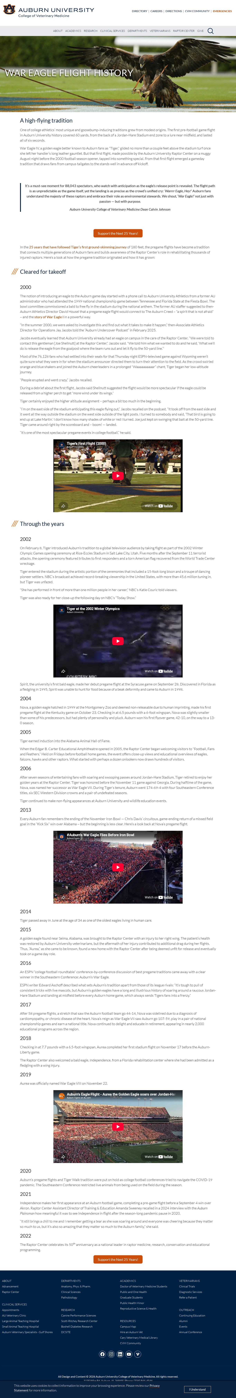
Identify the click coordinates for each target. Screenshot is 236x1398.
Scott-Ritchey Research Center (79, 1321)
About (58, 31)
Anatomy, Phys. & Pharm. (76, 1286)
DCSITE (65, 1332)
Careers (156, 11)
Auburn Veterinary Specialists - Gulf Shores (27, 1332)
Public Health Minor (132, 1303)
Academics (73, 31)
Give (200, 31)
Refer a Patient (188, 1297)
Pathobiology (69, 1297)
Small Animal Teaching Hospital (20, 1326)
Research (90, 31)
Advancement (10, 1286)
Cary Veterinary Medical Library (139, 1337)
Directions (174, 11)
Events (183, 1326)
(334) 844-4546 (143, 1380)
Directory (139, 11)
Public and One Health (133, 1292)
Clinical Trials (187, 1286)
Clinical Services (112, 31)
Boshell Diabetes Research (77, 1326)
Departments (137, 31)
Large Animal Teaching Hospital (20, 1321)
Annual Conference (190, 1332)
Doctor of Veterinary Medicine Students (143, 1286)
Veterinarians (160, 31)
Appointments (10, 1310)
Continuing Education (192, 1315)
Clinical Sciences (71, 1292)
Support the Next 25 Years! (118, 233)
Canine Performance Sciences (78, 1315)
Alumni (183, 1321)
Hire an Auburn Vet (131, 1332)
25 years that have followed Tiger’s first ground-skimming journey (78, 247)
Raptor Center (184, 31)
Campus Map (128, 1326)
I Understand (197, 1389)
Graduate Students (131, 1297)
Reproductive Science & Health (138, 1308)
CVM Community (197, 11)
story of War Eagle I (49, 317)
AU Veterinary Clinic (14, 1315)
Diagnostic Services (190, 1292)
